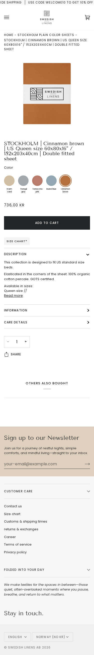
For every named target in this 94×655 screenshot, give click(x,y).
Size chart (12, 514)
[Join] (83, 464)
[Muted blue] (51, 180)
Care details (15, 322)
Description (15, 254)
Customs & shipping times (25, 521)
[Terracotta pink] (37, 180)
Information (15, 310)
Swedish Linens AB (24, 647)
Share (16, 354)
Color (8, 167)
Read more (13, 295)
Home (8, 35)
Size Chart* (17, 241)
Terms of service (18, 544)
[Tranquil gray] (23, 180)
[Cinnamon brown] (65, 180)
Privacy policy (15, 552)
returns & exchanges (21, 529)
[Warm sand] (9, 180)
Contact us (13, 506)
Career (10, 537)
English (15, 637)
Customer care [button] (18, 491)
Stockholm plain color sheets (46, 35)
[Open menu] (11, 17)
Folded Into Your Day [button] (24, 570)
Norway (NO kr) (50, 637)
